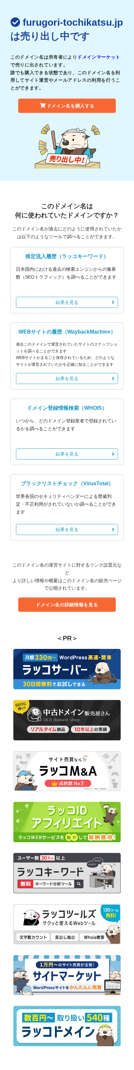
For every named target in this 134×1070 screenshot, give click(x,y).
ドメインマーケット (98, 57)
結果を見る (67, 302)
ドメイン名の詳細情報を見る (67, 604)
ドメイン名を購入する (71, 105)
